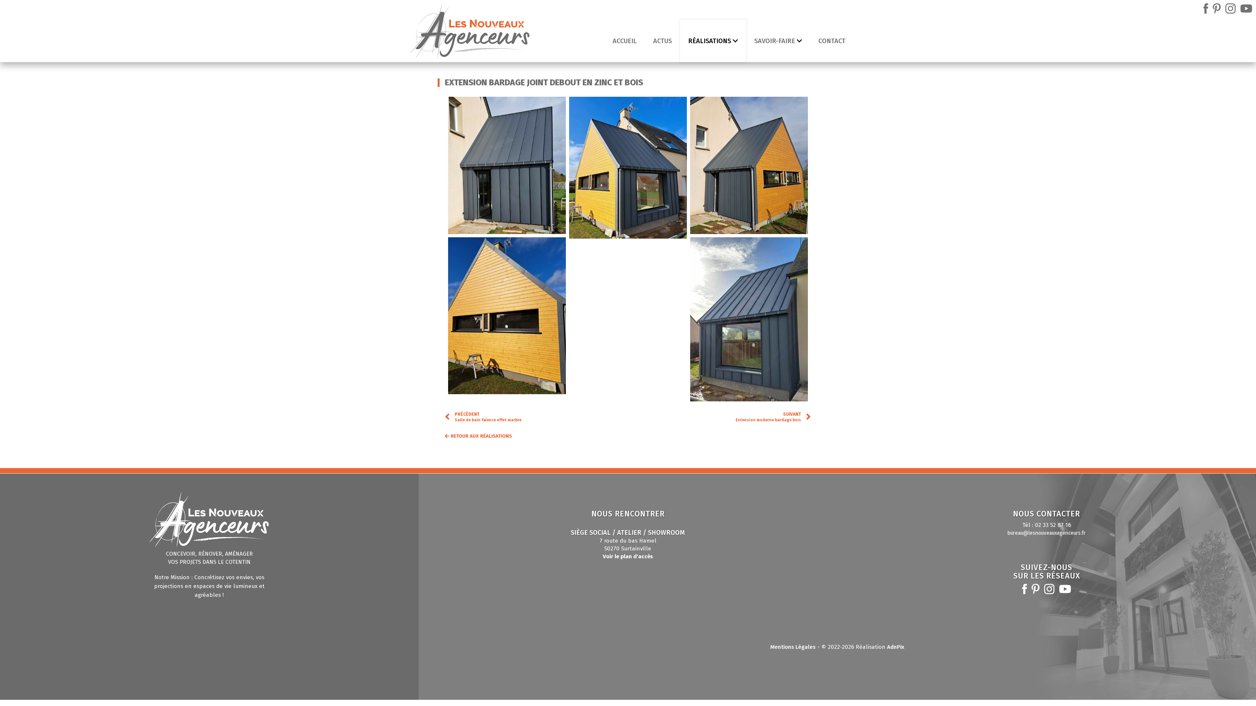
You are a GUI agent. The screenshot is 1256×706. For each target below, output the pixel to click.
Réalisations (709, 41)
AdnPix (895, 647)
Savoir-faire (774, 41)
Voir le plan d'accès (628, 556)
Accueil (625, 41)
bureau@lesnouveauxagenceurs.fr (1046, 533)
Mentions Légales (793, 647)
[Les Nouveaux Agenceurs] (470, 32)
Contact (832, 41)
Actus (662, 41)
